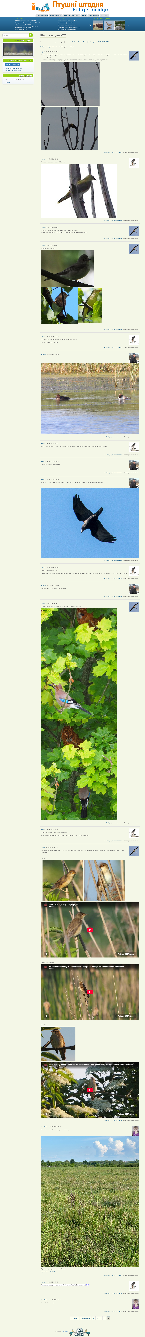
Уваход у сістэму (13, 64)
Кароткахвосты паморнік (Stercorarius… (69, 27)
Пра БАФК (104, 15)
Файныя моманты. (20, 25)
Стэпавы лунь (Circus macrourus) (67, 25)
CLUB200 (75, 15)
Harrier (43, 159)
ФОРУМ (84, 15)
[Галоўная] (42, 7)
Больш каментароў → (21, 29)
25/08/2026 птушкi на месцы (22, 21)
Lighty (43, 52)
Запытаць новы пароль (13, 70)
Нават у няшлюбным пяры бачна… (24, 23)
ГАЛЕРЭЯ (67, 15)
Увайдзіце (43, 47)
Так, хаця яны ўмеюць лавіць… (23, 27)
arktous (43, 354)
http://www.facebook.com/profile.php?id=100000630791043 (90, 42)
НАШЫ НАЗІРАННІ (42, 15)
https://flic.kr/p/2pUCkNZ (48, 1272)
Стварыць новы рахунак (13, 68)
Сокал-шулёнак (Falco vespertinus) (67, 21)
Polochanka (44, 1127)
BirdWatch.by (65, 1332)
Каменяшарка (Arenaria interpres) (67, 23)
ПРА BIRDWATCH (55, 15)
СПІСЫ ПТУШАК (94, 15)
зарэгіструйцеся (53, 47)
